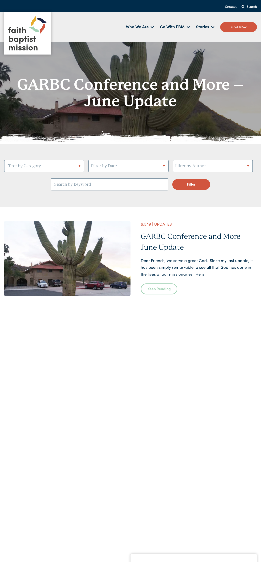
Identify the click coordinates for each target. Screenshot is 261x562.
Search (252, 7)
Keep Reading (159, 288)
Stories (202, 26)
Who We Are (137, 26)
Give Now (239, 26)
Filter (191, 184)
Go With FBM (172, 26)
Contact (231, 7)
